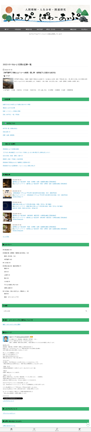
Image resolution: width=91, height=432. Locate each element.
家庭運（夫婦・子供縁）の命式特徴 (13, 159)
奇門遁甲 (40, 29)
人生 (62, 29)
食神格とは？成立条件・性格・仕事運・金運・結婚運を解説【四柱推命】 (35, 227)
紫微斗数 (29, 29)
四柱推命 (18, 29)
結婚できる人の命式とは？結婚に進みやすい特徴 (16, 104)
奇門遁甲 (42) (8, 259)
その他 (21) (7, 262)
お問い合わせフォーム (9, 425)
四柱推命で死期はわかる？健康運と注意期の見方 (16, 162)
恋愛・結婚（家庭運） (9, 135)
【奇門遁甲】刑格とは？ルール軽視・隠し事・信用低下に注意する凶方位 (29, 73)
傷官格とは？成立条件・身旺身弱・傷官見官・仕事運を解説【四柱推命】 (35, 215)
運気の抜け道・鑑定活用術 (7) (12, 266)
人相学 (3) (7, 275)
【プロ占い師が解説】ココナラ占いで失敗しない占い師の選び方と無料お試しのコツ (26, 152)
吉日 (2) (6, 271)
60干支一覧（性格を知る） (10, 128)
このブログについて (8, 401)
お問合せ (85, 29)
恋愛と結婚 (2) (8, 288)
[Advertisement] (45, 48)
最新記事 (7, 174)
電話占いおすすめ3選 (9, 108)
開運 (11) (6, 268)
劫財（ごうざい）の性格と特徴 (11, 111)
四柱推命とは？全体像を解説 (11, 149)
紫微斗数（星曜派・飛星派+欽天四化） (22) (16, 253)
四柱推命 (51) (8, 249)
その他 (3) (7, 281)
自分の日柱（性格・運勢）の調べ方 (13, 155)
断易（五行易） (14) (10, 256)
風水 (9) (6, 278)
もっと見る (6, 236)
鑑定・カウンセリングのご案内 (11, 324)
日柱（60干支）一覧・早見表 (11, 114)
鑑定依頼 (73, 29)
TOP (7, 29)
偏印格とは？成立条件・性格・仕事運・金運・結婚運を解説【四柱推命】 (35, 182)
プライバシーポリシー (9, 413)
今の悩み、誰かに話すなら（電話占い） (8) (16, 291)
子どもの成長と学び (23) (11, 284)
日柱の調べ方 (6, 132)
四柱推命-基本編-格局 (18, 219)
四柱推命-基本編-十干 (18, 197)
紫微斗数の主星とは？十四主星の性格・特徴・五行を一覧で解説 (32, 204)
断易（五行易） (51, 29)
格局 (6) (6, 293)
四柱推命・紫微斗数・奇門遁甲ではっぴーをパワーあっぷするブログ (45, 8)
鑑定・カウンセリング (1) (11, 297)
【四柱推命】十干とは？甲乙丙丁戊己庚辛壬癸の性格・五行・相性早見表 (35, 193)
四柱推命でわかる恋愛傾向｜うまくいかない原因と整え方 (19, 165)
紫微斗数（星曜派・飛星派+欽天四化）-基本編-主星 (25, 208)
